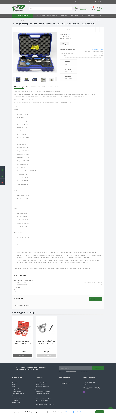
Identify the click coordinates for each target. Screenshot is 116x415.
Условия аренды (16, 391)
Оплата (67, 61)
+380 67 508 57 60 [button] (89, 382)
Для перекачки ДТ (40, 384)
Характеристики (31, 87)
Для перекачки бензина (42, 386)
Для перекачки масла (41, 389)
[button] (17, 2)
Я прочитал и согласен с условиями (74, 371)
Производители (16, 402)
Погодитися (100, 412)
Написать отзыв (95, 299)
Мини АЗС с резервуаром (42, 393)
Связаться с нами (16, 398)
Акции (13, 405)
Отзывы (98, 15)
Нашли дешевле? (74, 44)
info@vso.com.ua (88, 384)
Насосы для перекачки (42, 382)
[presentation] (14, 79)
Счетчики (38, 395)
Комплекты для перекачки (43, 391)
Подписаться (98, 368)
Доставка (68, 69)
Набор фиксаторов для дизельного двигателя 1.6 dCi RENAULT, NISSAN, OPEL (46, 341)
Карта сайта (15, 400)
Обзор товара (19, 87)
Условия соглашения (17, 395)
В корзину (22, 355)
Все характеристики (97, 49)
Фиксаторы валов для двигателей (53, 20)
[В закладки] (31, 318)
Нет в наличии (46, 355)
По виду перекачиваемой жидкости (47, 15)
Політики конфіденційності (73, 412)
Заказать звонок (83, 9)
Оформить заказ (99, 9)
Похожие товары (53, 87)
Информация (74, 15)
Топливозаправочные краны (43, 398)
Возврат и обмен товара (18, 389)
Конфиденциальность (71, 371)
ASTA (69, 34)
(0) (72, 29)
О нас (13, 386)
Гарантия (68, 76)
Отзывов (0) (42, 87)
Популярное (64, 15)
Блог (83, 15)
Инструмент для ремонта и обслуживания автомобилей (29, 20)
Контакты (91, 15)
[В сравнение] (31, 320)
